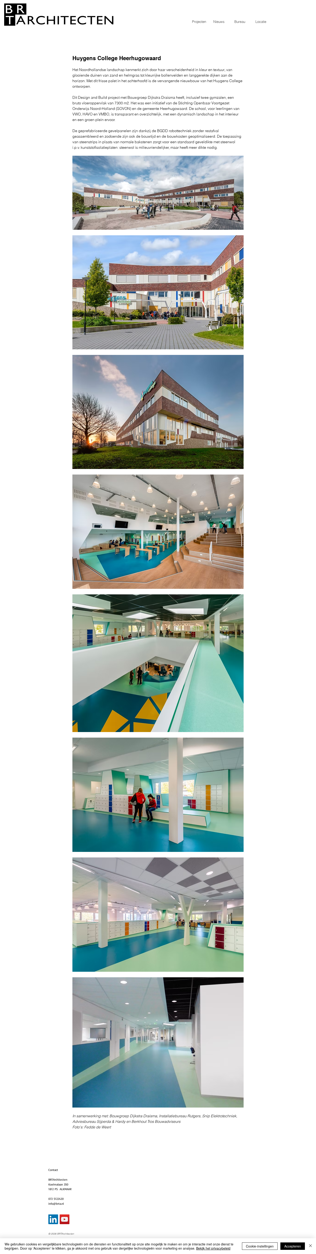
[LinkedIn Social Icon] (53, 1219)
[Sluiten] (310, 1246)
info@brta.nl (56, 1203)
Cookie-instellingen (260, 1246)
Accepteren (292, 1246)
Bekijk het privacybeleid (213, 1248)
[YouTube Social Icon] (64, 1219)
